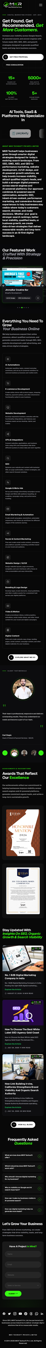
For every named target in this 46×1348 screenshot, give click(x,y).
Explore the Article (13, 989)
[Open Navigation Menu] (40, 5)
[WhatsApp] (36, 1313)
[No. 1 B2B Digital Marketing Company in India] (23, 958)
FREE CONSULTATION (14, 65)
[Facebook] (4, 1313)
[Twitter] (9, 1313)
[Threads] (31, 1313)
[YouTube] (20, 1313)
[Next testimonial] (41, 752)
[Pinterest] (25, 1313)
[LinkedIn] (42, 1313)
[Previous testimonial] (5, 752)
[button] (3, 285)
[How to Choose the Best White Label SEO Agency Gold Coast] (23, 1012)
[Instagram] (14, 1313)
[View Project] (37, 298)
